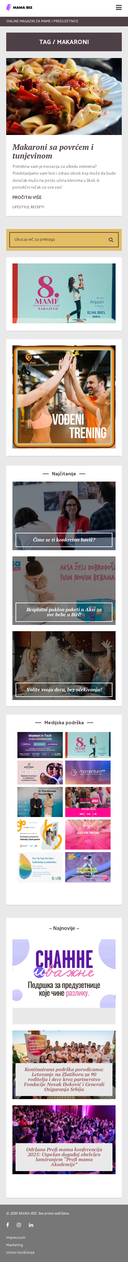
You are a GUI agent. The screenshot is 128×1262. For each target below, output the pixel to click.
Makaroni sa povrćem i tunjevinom (53, 151)
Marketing (14, 1244)
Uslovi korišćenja (20, 1252)
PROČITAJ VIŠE (27, 197)
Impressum (15, 1237)
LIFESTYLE (20, 206)
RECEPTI (37, 206)
